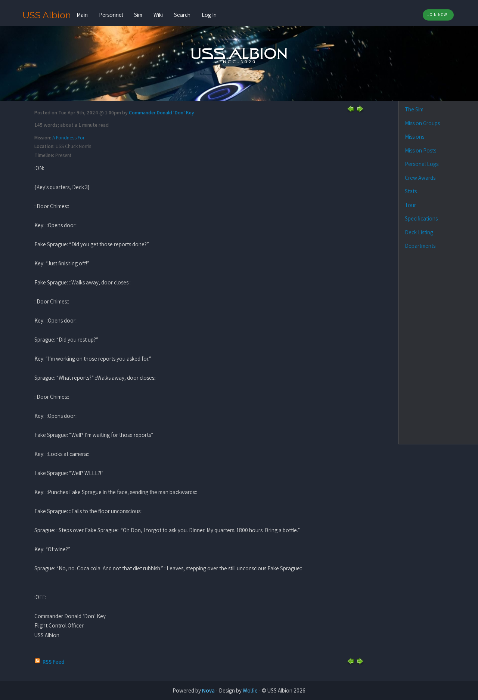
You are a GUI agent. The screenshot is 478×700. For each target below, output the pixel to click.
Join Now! (438, 14)
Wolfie (250, 690)
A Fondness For (68, 137)
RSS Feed (54, 661)
